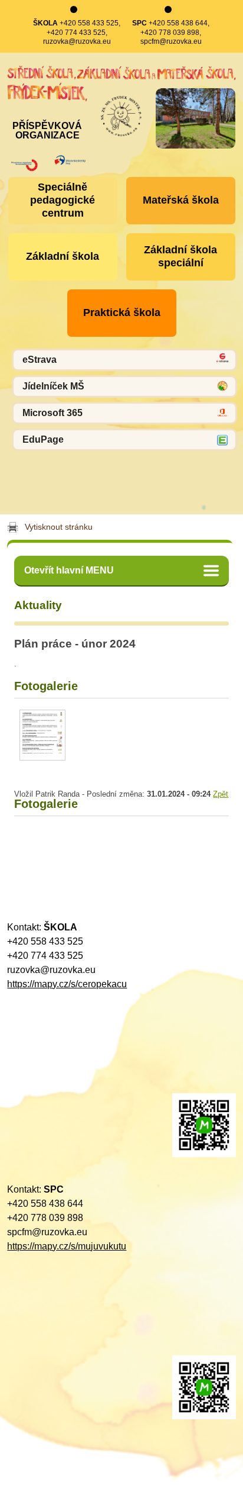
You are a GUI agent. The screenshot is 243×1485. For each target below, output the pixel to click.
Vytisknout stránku (59, 526)
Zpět (220, 794)
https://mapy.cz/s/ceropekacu (67, 984)
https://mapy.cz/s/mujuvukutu (66, 1246)
